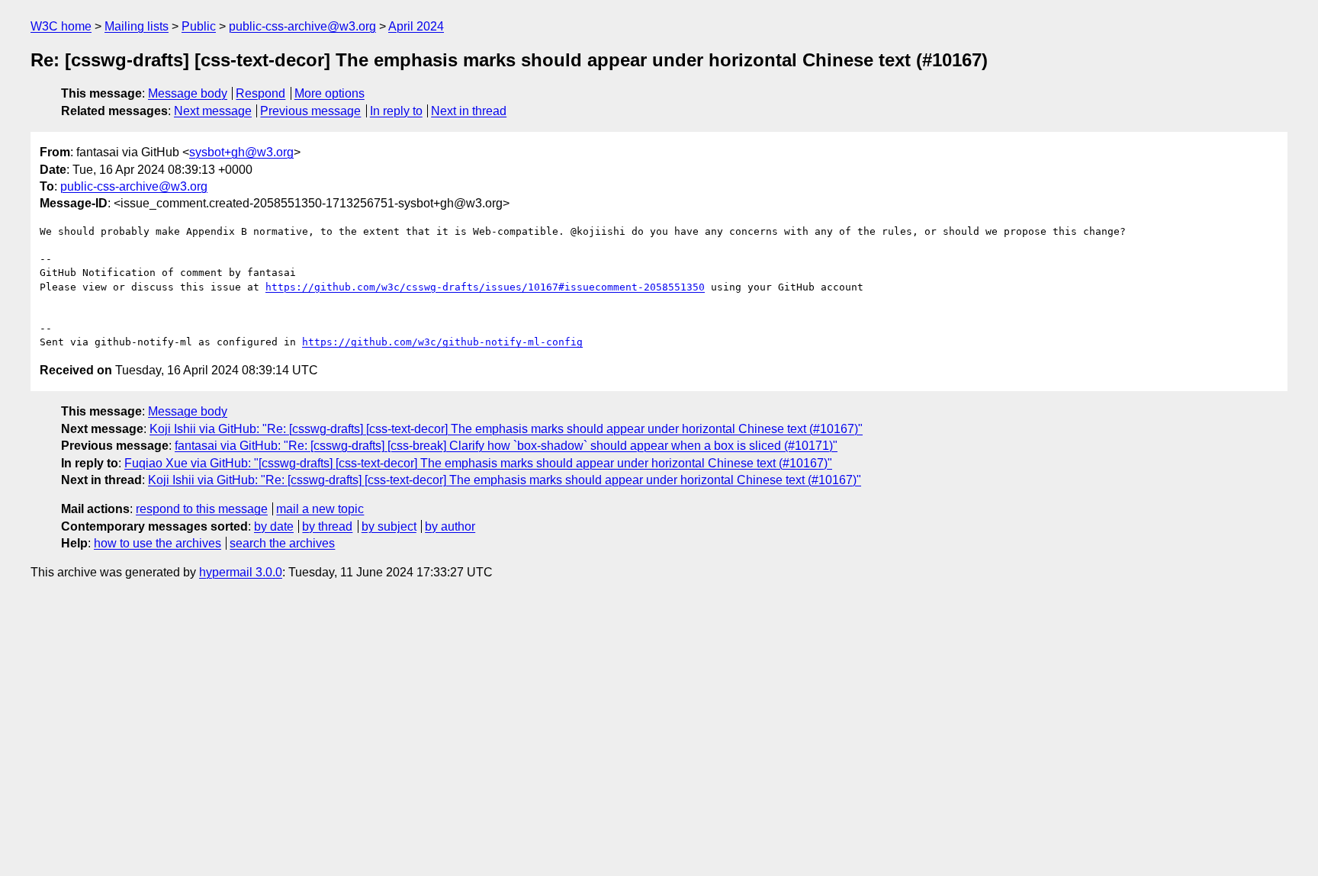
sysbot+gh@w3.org (241, 152)
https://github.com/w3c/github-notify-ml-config (442, 342)
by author (450, 526)
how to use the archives (157, 543)
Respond (260, 93)
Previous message (310, 110)
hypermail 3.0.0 (240, 572)
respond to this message (202, 508)
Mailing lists (136, 26)
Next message (213, 110)
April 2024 (416, 26)
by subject (389, 526)
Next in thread (468, 110)
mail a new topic (320, 508)
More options (329, 93)
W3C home (61, 26)
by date (274, 526)
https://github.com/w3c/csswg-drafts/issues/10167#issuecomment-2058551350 (485, 287)
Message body (187, 93)
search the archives (282, 543)
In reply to (396, 110)
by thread (327, 526)
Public (199, 26)
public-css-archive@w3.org (302, 26)
